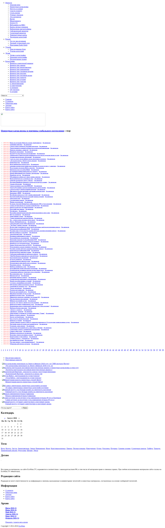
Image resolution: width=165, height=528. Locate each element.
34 (90, 350)
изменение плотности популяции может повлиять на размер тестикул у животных (33, 166)
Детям (7, 53)
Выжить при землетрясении (20, 67)
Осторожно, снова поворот (17, 326)
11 (23, 350)
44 (119, 350)
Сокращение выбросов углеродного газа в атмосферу (25, 272)
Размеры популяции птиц (17, 290)
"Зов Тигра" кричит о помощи (18, 225)
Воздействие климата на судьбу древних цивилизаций (25, 194)
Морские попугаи (15, 275)
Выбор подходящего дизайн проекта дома (22, 304)
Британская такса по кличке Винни (20, 169)
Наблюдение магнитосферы (20, 29)
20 (49, 350)
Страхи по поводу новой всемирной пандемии (23, 189)
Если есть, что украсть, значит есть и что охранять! (24, 302)
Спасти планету (16, 11)
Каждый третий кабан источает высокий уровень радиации (27, 196)
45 (122, 350)
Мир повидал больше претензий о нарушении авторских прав (27, 191)
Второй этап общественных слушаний (20, 281)
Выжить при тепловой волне (21, 75)
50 (137, 350)
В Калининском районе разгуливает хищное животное (25, 177)
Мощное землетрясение (16, 202)
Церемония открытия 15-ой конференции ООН (23, 239)
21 (52, 350)
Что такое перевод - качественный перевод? (22, 342)
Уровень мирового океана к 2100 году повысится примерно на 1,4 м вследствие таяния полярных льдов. (40, 322)
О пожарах (14, 88)
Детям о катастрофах (18, 55)
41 (110, 350)
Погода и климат (16, 9)
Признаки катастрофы (18, 57)
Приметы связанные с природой (19, 150)
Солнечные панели (138, 448)
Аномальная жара (15, 198)
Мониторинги (15, 21)
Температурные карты (18, 35)
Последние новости (13, 358)
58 (160, 350)
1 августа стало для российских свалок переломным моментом (28, 159)
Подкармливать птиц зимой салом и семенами (23, 263)
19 (46, 350)
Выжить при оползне (18, 73)
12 (26, 350)
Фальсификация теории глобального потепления (23, 268)
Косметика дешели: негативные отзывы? (21, 335)
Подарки (114, 448)
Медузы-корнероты (15, 214)
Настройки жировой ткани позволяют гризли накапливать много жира (30, 212)
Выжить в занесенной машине (21, 63)
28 (72, 350)
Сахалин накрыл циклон (17, 200)
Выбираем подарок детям (17, 295)
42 (113, 350)
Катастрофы (10, 61)
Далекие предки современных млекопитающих (23, 279)
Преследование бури (18, 49)
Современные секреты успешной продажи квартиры (25, 329)
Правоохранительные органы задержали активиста (24, 241)
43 (116, 350)
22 (55, 350)
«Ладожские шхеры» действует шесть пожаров (23, 160)
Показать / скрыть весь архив (16, 522)
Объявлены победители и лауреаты (20, 344)
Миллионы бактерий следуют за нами (20, 293)
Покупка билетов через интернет (19, 299)
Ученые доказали (16, 15)
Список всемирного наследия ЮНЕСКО (21, 186)
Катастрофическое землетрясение (19, 238)
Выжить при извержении (19, 69)
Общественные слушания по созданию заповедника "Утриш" (27, 313)
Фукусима (22, 450)
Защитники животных (16, 144)
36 (96, 350)
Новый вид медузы (15, 175)
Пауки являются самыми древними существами (23, 247)
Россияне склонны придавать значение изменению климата (27, 248)
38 (101, 350)
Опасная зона (15, 5)
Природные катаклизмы (19, 7)
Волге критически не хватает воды (20, 164)
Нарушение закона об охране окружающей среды (24, 324)
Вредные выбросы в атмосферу (19, 232)
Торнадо (157, 448)
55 (151, 350)
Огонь (99, 448)
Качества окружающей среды (18, 291)
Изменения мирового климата (18, 277)
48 (131, 350)
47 (128, 350)
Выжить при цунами (18, 79)
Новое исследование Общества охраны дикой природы (25, 142)
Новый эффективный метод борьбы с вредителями (24, 173)
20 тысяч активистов (16, 259)
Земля (32, 448)
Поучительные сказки (18, 59)
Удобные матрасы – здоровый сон (20, 338)
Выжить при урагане (18, 81)
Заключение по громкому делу (18, 286)
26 (66, 350)
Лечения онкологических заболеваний (21, 157)
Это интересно (15, 17)
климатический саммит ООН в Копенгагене (22, 223)
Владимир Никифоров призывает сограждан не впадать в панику (28, 182)
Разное (8, 39)
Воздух (8, 448)
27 (69, 350)
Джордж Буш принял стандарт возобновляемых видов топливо (28, 187)
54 (148, 350)
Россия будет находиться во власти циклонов (23, 153)
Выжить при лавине (17, 65)
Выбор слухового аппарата (18, 315)
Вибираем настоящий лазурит (18, 300)
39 (104, 350)
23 (58, 350)
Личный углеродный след (20, 43)
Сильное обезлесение (16, 184)
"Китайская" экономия (16, 311)
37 (99, 350)
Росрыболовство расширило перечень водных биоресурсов (27, 270)
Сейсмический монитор (19, 31)
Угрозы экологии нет (16, 288)
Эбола (35, 450)
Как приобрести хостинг (17, 340)
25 (64, 350)
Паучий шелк (14, 211)
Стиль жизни (15, 13)
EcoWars (22, 526)
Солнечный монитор (18, 33)
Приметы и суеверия (16, 320)
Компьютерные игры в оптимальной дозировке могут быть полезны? (30, 306)
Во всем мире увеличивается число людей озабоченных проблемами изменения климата (35, 227)
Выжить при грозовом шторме (21, 71)
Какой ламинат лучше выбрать (19, 336)
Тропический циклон (9, 450)
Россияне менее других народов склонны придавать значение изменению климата (33, 230)
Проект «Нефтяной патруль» (18, 221)
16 (37, 350)
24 (61, 350)
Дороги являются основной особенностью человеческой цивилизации (29, 148)
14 (31, 350)
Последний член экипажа (17, 209)
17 (40, 350)
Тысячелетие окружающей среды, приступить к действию (26, 327)
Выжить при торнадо (18, 77)
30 (78, 350)
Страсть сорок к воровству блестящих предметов (24, 146)
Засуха (14, 448)
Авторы (8, 105)
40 (107, 350)
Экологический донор (16, 234)
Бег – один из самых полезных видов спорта (22, 220)
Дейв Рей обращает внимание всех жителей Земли (24, 256)
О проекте (9, 101)
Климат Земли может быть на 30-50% (21, 245)
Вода (3, 448)
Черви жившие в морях (16, 216)
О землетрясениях (17, 84)
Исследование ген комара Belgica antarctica (22, 168)
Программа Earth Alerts (18, 45)
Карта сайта (9, 107)
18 (43, 350)
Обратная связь (11, 103)
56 (154, 350)
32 (84, 350)
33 (87, 350)
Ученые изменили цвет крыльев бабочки (21, 218)
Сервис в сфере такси (16, 331)
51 (139, 350)
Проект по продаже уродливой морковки (21, 207)
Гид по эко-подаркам (18, 41)
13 (29, 350)
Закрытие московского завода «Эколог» (21, 180)
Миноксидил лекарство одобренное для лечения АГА (25, 297)
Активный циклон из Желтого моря (20, 261)
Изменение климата (15, 265)
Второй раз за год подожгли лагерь (20, 243)
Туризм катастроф (17, 51)
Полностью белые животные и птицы (20, 252)
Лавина (69, 448)
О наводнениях (16, 86)
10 (20, 350)
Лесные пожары (79, 448)
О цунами (14, 92)
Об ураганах (14, 90)
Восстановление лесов (16, 273)
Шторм (29, 450)
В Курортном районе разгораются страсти (22, 284)
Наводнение (91, 448)
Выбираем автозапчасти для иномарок (21, 333)
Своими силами (124, 448)
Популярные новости (13, 360)
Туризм (8, 47)
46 (125, 350)
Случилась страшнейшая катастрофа (20, 282)
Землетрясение (23, 448)
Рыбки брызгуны (15, 162)
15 (34, 350)
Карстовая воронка (58, 448)
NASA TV (14, 23)
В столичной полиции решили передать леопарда (24, 171)
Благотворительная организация (19, 257)
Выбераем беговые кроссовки (18, 308)
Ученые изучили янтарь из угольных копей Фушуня (25, 205)
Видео (12, 19)
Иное (48, 448)
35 (93, 350)
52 (142, 350)
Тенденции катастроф (18, 37)
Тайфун (150, 448)
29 (75, 350)
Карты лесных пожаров (19, 27)
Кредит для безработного (17, 317)
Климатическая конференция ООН (20, 229)
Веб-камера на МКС (17, 25)
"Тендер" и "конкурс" (16, 309)
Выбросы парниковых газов (18, 266)
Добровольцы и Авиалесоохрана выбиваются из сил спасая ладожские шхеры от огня (34, 155)
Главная (8, 99)
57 (157, 350)
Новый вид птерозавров (17, 151)
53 (145, 350)
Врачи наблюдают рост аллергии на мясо (21, 178)
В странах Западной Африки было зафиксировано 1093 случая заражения (31, 203)
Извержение (40, 448)
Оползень (106, 448)
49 (134, 350)
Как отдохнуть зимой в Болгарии (19, 318)
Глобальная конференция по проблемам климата (24, 254)
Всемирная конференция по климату (20, 236)
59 (163, 350)
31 (81, 350)
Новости (8, 3)
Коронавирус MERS (15, 193)
